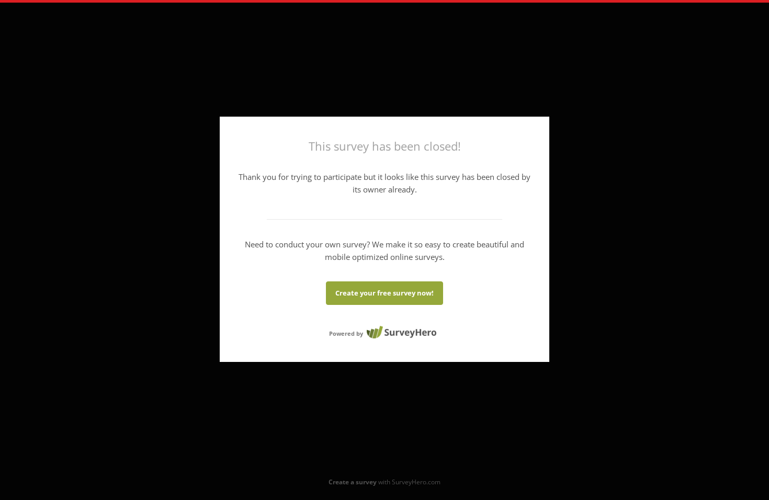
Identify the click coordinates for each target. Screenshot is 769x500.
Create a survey (353, 482)
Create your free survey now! (384, 293)
